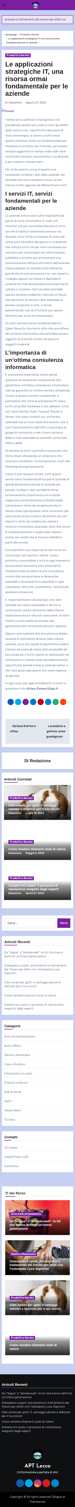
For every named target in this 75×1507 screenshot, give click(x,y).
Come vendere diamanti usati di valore (37, 849)
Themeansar (37, 1501)
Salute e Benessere (17, 1055)
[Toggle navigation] (4, 5)
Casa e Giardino (14, 1064)
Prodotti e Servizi (18, 55)
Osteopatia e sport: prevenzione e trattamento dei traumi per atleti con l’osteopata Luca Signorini (35, 969)
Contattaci (11, 1166)
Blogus (57, 1496)
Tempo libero (12, 1110)
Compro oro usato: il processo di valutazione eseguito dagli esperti (33, 887)
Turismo (9, 1119)
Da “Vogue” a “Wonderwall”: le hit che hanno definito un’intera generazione (35, 1224)
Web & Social (12, 1092)
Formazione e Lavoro (18, 1073)
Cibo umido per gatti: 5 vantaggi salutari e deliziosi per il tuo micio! (34, 807)
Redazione (15, 102)
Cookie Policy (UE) (16, 1157)
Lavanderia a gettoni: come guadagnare (55, 731)
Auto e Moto (12, 1045)
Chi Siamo (11, 1147)
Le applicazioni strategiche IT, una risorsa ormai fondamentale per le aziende (36, 79)
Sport (8, 1101)
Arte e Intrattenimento (19, 1036)
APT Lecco (37, 1466)
